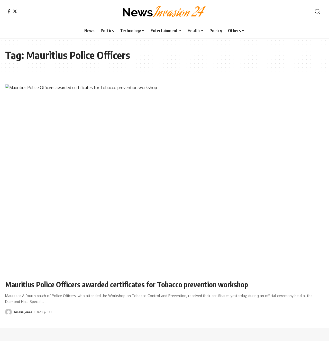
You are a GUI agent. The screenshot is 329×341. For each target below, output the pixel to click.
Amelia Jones (23, 312)
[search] (317, 11)
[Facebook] (9, 11)
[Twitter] (15, 11)
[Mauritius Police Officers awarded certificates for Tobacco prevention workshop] (164, 179)
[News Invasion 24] (164, 11)
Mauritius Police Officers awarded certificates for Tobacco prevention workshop (126, 284)
